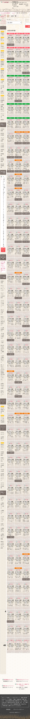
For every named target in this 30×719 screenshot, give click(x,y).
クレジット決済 (2, 115)
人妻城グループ (2, 512)
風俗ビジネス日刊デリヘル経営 (2, 545)
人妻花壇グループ (2, 499)
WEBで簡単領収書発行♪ (2, 63)
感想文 (2, 119)
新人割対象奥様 (2, 165)
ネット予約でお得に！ (2, 312)
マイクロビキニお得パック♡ (2, 303)
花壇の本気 (2, 282)
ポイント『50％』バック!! (3, 288)
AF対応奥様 (2, 130)
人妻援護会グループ (2, 530)
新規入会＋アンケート (2, 393)
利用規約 (8, 709)
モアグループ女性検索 (2, 485)
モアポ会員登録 (2, 465)
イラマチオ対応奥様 (2, 145)
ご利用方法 (2, 81)
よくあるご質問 (2, 87)
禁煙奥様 (2, 154)
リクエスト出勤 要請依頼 (2, 99)
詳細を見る (3, 249)
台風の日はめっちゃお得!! (2, 386)
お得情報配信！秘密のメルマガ (2, 108)
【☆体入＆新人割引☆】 (2, 336)
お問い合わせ (2, 92)
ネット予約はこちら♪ (2, 46)
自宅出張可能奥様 (2, 160)
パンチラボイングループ (2, 519)
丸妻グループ (2, 524)
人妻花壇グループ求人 (2, 505)
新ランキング (2, 39)
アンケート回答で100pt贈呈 (2, 418)
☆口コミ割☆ (2, 341)
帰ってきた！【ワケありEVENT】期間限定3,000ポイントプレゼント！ (3, 372)
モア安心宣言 (2, 470)
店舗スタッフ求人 (2, 459)
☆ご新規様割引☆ (2, 329)
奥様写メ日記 (2, 33)
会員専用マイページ (2, 438)
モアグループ (2, 433)
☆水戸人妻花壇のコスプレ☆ (2, 359)
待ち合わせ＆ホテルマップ (2, 54)
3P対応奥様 (2, 150)
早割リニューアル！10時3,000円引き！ (3, 320)
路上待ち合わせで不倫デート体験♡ (2, 349)
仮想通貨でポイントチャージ (2, 477)
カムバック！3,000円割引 (3, 295)
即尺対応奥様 (2, 134)
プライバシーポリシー (18, 709)
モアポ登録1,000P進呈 (2, 409)
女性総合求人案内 (2, 453)
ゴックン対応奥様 (2, 139)
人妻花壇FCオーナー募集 (2, 536)
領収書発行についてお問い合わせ (2, 72)
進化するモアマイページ (2, 446)
